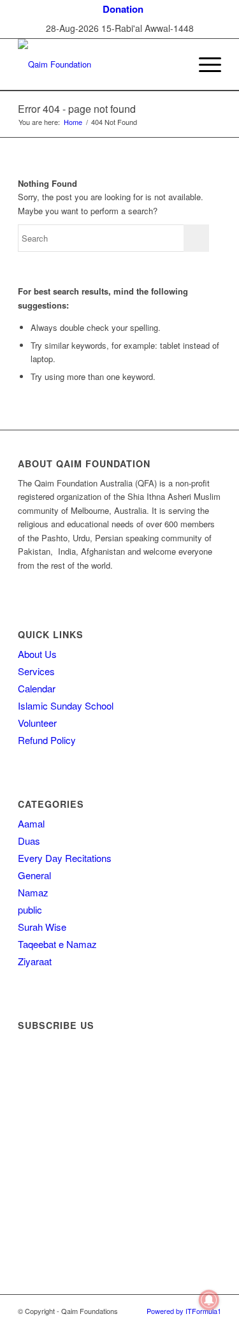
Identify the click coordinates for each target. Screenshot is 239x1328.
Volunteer (37, 722)
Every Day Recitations (65, 858)
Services (36, 671)
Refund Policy (47, 740)
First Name (44, 1074)
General (34, 875)
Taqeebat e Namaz (57, 944)
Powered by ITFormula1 (184, 1311)
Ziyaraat (35, 961)
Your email (43, 1144)
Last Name (44, 1111)
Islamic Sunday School (65, 705)
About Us (37, 653)
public (30, 909)
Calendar (36, 688)
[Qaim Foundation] (99, 64)
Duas (29, 840)
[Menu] (203, 64)
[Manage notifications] (209, 1300)
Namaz (33, 892)
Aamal (31, 823)
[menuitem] (123, 9)
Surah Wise (42, 926)
